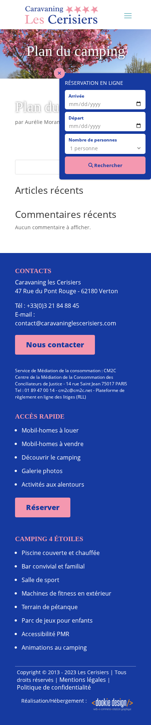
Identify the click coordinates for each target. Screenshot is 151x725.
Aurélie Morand (44, 121)
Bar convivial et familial (53, 566)
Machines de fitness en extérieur (66, 593)
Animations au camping (54, 647)
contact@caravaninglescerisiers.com (65, 323)
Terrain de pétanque (50, 607)
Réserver (42, 507)
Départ (76, 118)
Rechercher (107, 165)
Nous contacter (55, 345)
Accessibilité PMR (45, 634)
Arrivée (76, 96)
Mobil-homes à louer (50, 430)
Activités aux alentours (53, 484)
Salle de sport (40, 580)
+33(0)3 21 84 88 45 (53, 306)
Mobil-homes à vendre (53, 444)
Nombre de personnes (93, 140)
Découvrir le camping (51, 457)
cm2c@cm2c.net (75, 390)
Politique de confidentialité (54, 687)
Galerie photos (42, 471)
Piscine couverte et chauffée (61, 553)
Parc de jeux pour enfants (57, 620)
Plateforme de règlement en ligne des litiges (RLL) (70, 393)
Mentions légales (82, 680)
